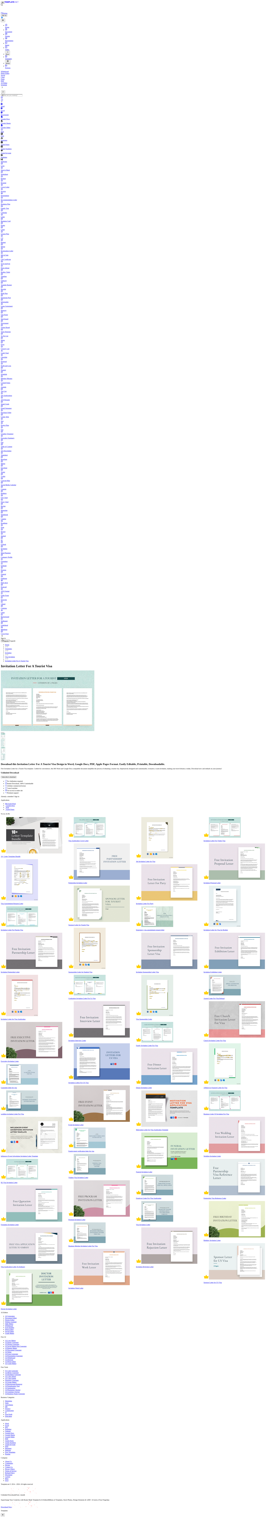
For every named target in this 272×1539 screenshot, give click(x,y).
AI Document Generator (13, 1350)
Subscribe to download (9, 777)
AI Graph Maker (10, 1363)
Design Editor (9, 1320)
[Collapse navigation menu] (3, 91)
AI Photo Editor (10, 1362)
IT (6, 1412)
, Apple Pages (9, 809)
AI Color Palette (10, 1378)
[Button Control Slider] (2, 732)
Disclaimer (8, 1475)
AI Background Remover (13, 1384)
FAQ (6, 1480)
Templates (8, 649)
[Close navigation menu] (3, 20)
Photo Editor (9, 1329)
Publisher (8, 1429)
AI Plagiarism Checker (12, 1390)
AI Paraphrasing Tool (12, 1386)
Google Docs (9, 1433)
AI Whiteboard (10, 1358)
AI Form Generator (11, 1354)
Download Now (6, 1507)
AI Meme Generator (12, 1373)
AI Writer (8, 1352)
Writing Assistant (10, 1322)
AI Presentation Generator (14, 1356)
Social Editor (9, 1331)
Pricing (7, 1465)
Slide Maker (9, 1324)
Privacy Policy (10, 1469)
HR (6, 1407)
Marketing (8, 1401)
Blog (6, 1479)
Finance (7, 1409)
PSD (6, 1446)
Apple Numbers (10, 1443)
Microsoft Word (10, 804)
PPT (6, 1427)
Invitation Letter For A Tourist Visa (17, 661)
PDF (6, 1439)
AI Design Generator (12, 1344)
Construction (9, 1410)
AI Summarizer (10, 1388)
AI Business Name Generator (15, 1394)
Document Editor (11, 1318)
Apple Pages (9, 1441)
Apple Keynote (10, 1445)
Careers (7, 1477)
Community (9, 1463)
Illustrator (8, 1448)
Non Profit (8, 1414)
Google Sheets (10, 1435)
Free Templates (10, 1452)
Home (7, 645)
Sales (7, 1403)
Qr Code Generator (11, 1371)
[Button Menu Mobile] (2, 3)
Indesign (8, 1450)
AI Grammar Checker (12, 1392)
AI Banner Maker (11, 1348)
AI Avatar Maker (10, 1382)
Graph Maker (9, 1333)
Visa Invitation (10, 657)
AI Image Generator (12, 1342)
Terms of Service (10, 1471)
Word (7, 1423)
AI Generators (10, 1316)
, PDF (7, 807)
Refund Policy (10, 1473)
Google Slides (10, 1437)
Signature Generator (12, 1380)
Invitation (8, 653)
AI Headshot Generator (13, 1375)
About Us (8, 1461)
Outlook (8, 1431)
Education (8, 1416)
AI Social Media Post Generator (16, 1346)
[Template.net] (11, 3)
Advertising (9, 1405)
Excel (7, 1425)
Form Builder (9, 1328)
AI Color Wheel (10, 1376)
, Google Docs (10, 806)
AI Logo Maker (10, 1341)
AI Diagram (9, 1360)
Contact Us (9, 1467)
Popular (7, 1454)
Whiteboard (9, 1326)
